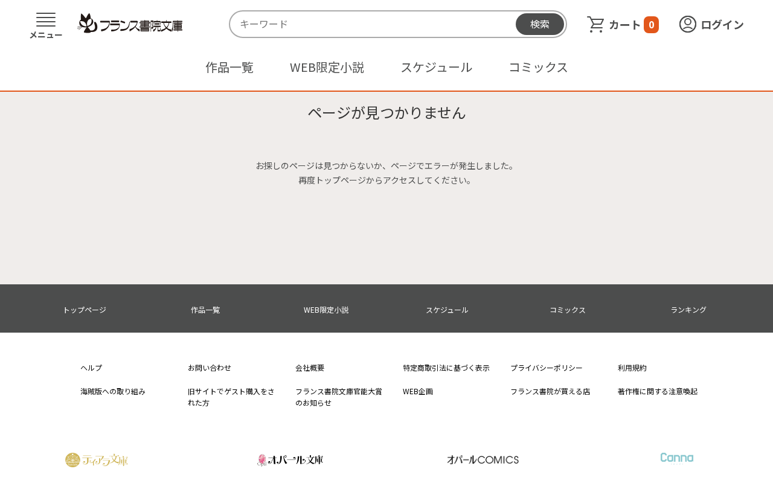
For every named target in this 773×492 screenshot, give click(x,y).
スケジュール (436, 66)
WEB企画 (418, 391)
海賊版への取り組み (113, 391)
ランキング (688, 309)
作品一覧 (229, 66)
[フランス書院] (129, 23)
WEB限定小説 (327, 66)
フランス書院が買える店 (550, 391)
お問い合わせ (209, 367)
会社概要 (309, 367)
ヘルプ (91, 367)
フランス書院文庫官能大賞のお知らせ (338, 396)
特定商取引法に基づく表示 (446, 367)
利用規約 (632, 367)
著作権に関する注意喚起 (658, 391)
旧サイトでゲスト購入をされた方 (231, 396)
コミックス (538, 66)
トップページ (84, 309)
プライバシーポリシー (546, 367)
